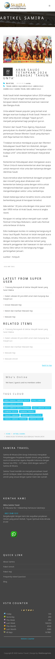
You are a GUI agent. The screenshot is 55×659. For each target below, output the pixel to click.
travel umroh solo (31, 415)
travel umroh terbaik (15, 419)
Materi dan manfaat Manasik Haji (19, 311)
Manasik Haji (10, 317)
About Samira (9, 561)
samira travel (20, 89)
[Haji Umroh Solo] (14, 4)
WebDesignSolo (44, 653)
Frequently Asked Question (14, 576)
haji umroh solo (25, 86)
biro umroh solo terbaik (17, 408)
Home (8, 434)
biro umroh (38, 400)
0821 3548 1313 (11, 513)
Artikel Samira (19, 434)
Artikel (11, 83)
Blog (5, 581)
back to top (47, 365)
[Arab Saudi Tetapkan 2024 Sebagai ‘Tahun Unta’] (27, 49)
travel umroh (12, 86)
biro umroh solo (34, 89)
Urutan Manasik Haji (13, 305)
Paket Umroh (8, 566)
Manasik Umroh (11, 359)
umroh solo (38, 86)
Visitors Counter (27, 638)
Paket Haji (7, 571)
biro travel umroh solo (16, 400)
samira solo (8, 89)
